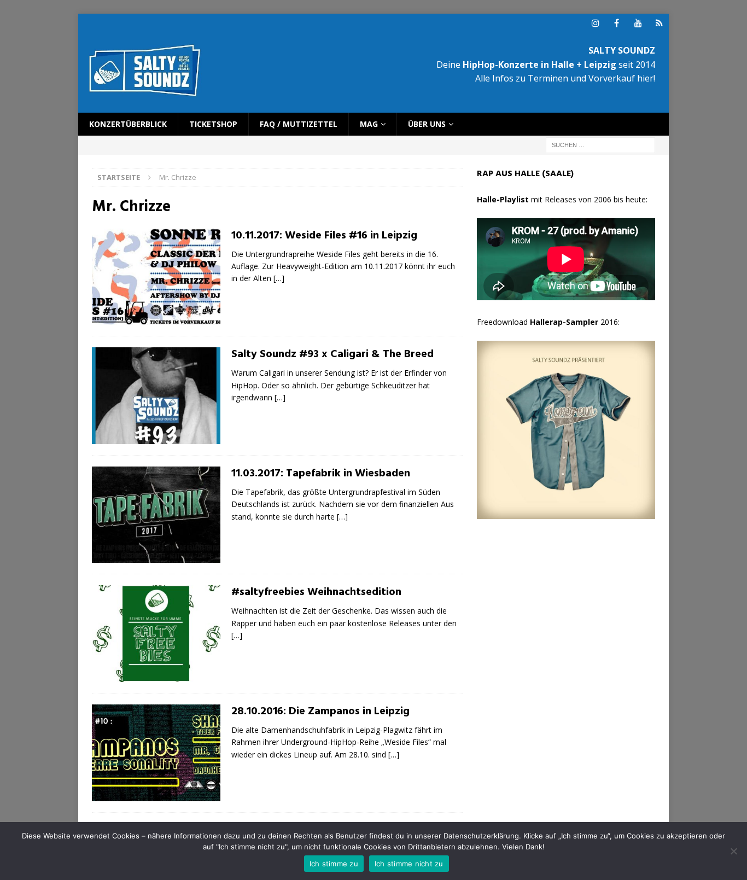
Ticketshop (213, 124)
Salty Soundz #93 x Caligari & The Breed (332, 354)
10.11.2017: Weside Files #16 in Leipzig (324, 235)
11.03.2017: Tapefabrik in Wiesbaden (320, 473)
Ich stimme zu (334, 863)
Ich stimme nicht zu (409, 863)
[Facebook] (616, 23)
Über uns (427, 124)
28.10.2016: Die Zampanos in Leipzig (320, 711)
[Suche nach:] (600, 144)
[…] (278, 278)
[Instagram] (595, 23)
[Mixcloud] (659, 23)
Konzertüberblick (128, 124)
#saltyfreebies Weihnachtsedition (316, 592)
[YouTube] (637, 23)
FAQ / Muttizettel (298, 124)
